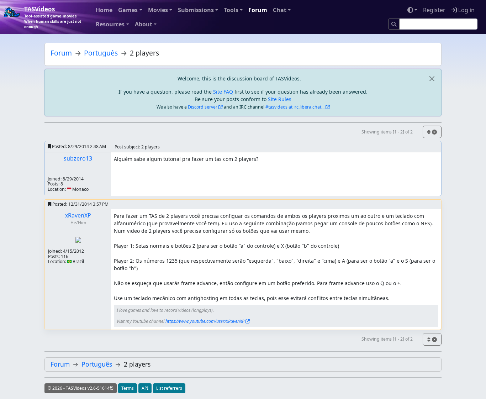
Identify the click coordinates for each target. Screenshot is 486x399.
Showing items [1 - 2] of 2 (387, 132)
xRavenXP (78, 215)
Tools (231, 10)
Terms (127, 388)
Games (128, 10)
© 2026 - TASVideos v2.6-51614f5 (80, 388)
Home (104, 10)
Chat (279, 10)
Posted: (78, 146)
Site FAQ (223, 91)
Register (434, 10)
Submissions (196, 10)
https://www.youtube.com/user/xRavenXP (204, 321)
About (143, 24)
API (145, 388)
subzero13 (78, 158)
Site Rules (279, 99)
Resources (110, 24)
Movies (158, 10)
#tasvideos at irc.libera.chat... (294, 107)
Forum (257, 10)
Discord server (202, 107)
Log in (466, 10)
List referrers (169, 388)
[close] (431, 78)
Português (101, 53)
